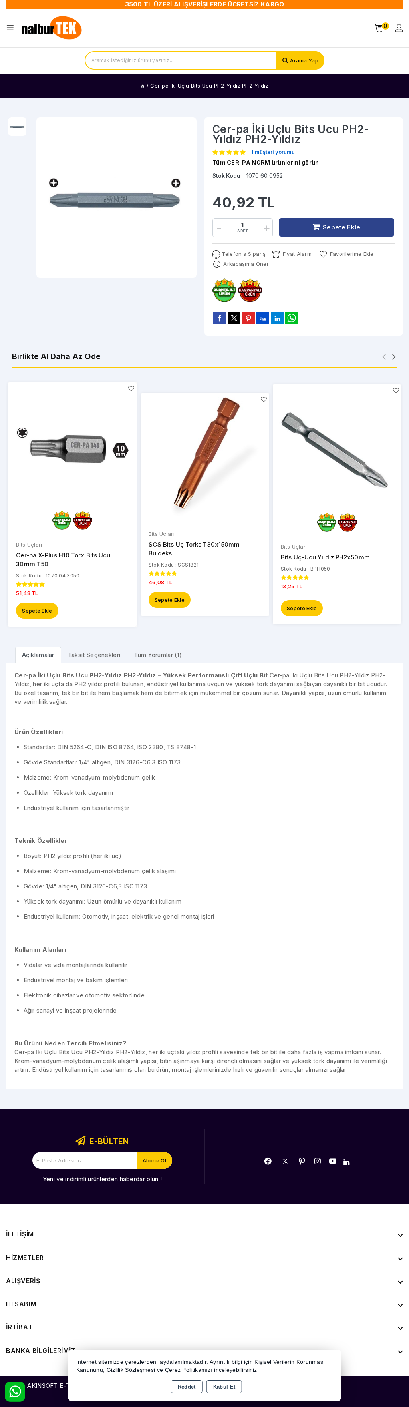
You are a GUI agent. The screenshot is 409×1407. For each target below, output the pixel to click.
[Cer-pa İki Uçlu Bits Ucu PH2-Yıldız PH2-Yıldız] (116, 197)
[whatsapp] (291, 318)
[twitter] (234, 318)
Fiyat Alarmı (298, 254)
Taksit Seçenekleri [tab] (94, 655)
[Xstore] (52, 28)
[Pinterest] (302, 1161)
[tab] (38, 655)
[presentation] (384, 357)
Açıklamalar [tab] (38, 655)
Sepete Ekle (37, 610)
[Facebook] (268, 1161)
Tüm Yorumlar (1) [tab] (158, 655)
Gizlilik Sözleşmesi (131, 1370)
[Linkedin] (346, 1162)
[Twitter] (285, 1161)
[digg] (262, 318)
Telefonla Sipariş (244, 254)
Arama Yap (304, 60)
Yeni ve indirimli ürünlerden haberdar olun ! (102, 1179)
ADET (242, 231)
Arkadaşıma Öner (246, 264)
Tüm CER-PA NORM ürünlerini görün (265, 162)
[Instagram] (317, 1161)
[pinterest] (248, 318)
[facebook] (219, 318)
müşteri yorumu (273, 152)
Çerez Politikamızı (188, 1370)
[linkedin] (277, 318)
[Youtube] (332, 1161)
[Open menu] (12, 28)
